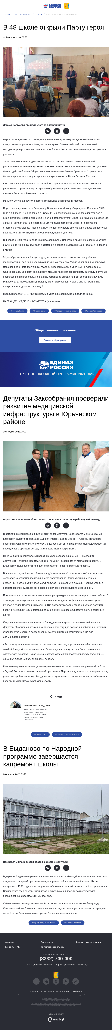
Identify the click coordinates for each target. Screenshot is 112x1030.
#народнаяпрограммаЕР (67, 734)
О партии (9, 942)
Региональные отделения (88, 942)
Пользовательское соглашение (56, 998)
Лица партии (46, 942)
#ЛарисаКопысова (93, 311)
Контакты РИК (12, 947)
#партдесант (40, 734)
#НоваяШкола (17, 311)
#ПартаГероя (39, 311)
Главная (6, 14)
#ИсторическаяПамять (65, 311)
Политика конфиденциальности (56, 1001)
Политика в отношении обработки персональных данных (56, 1003)
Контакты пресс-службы (52, 947)
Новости (38, 14)
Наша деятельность (22, 14)
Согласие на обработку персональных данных (56, 1006)
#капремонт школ (72, 923)
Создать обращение (55, 340)
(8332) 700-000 (56, 958)
